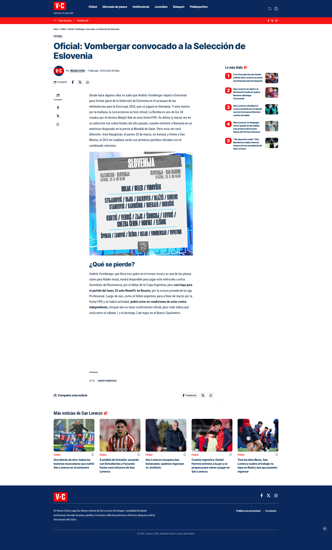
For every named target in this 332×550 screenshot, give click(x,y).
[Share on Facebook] (72, 82)
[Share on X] (80, 82)
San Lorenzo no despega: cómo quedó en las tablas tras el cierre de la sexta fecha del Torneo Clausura (246, 127)
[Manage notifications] (325, 528)
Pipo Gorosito (65, 20)
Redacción (77, 70)
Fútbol (63, 29)
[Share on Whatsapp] (87, 82)
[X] (272, 20)
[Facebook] (268, 20)
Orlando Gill (82, 20)
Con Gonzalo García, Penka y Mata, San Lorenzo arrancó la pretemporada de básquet (247, 77)
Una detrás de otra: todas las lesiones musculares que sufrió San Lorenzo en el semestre (74, 463)
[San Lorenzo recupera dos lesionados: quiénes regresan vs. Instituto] (166, 435)
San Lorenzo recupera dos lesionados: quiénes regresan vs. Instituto (165, 463)
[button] (269, 9)
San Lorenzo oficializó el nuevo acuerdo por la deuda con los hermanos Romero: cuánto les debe (247, 110)
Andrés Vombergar (107, 381)
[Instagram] (276, 20)
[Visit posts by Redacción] (59, 71)
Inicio (56, 29)
